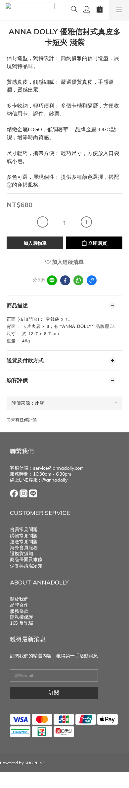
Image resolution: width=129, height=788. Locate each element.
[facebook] (65, 280)
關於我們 (19, 599)
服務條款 (19, 611)
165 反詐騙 (21, 623)
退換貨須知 (21, 553)
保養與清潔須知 (26, 566)
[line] (52, 280)
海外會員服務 (24, 548)
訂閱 (54, 692)
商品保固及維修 (26, 559)
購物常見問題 (24, 536)
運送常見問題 (24, 542)
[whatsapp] (78, 280)
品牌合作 (19, 605)
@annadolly (54, 480)
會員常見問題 (24, 529)
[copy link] (92, 280)
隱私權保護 (21, 617)
